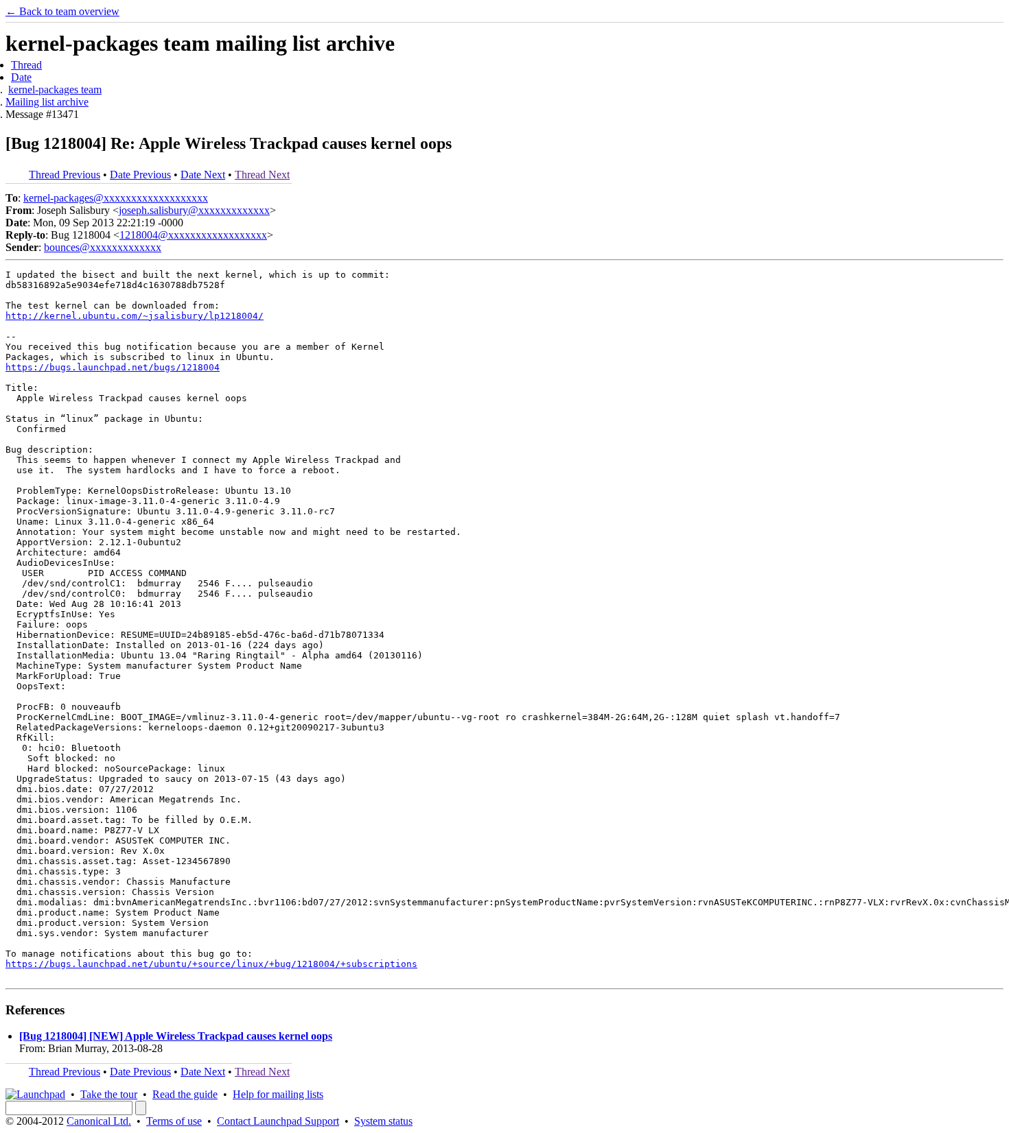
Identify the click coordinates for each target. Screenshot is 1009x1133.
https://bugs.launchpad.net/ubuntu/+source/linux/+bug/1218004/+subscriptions (211, 964)
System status (383, 1121)
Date (21, 77)
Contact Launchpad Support (278, 1121)
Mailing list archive (47, 102)
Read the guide (185, 1094)
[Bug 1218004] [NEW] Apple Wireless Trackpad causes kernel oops (175, 1036)
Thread (26, 65)
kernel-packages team (55, 89)
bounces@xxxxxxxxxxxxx (102, 247)
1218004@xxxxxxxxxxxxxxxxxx (193, 235)
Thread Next (262, 174)
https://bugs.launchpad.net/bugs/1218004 (112, 367)
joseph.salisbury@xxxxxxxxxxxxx (194, 210)
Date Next (203, 174)
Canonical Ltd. (99, 1121)
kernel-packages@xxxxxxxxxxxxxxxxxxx (115, 198)
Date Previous (140, 174)
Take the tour (108, 1094)
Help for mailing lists (278, 1094)
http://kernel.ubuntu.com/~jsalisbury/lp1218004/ (134, 316)
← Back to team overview (62, 11)
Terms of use (174, 1121)
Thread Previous (64, 174)
